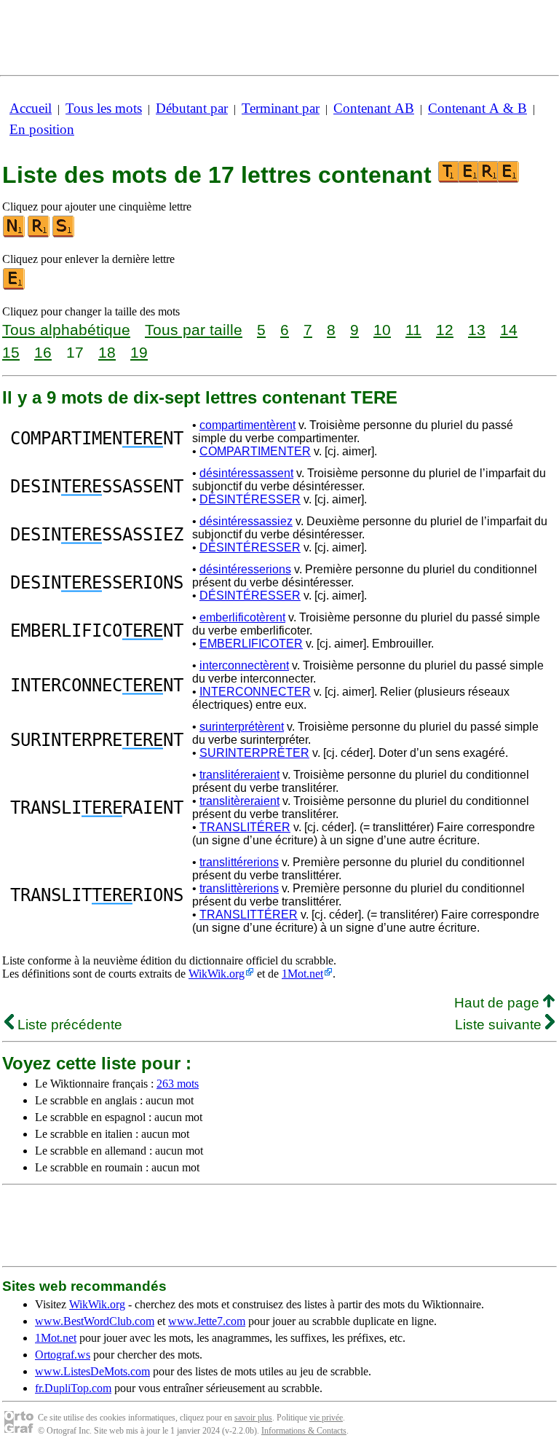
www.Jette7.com (206, 1321)
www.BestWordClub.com (94, 1321)
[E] (14, 286)
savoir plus (253, 1417)
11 (413, 329)
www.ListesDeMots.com (92, 1371)
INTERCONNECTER (255, 691)
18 (107, 352)
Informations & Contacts (303, 1431)
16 (43, 352)
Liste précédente (68, 1024)
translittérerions (239, 862)
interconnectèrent (244, 665)
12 (444, 329)
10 (382, 329)
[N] (14, 234)
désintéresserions (245, 569)
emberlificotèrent (242, 617)
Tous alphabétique (66, 329)
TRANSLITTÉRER (248, 914)
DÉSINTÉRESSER (250, 499)
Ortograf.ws (62, 1354)
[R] (39, 234)
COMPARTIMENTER (255, 451)
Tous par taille (193, 329)
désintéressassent (246, 473)
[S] (64, 234)
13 (476, 329)
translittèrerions (239, 888)
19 (139, 352)
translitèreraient (239, 801)
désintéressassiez (246, 521)
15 (11, 352)
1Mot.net (302, 973)
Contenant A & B (477, 108)
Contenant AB (373, 108)
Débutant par (192, 108)
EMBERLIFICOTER (251, 643)
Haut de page (498, 1002)
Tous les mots (104, 108)
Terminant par (281, 108)
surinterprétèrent (241, 726)
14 (509, 329)
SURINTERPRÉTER (254, 753)
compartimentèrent (247, 425)
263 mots (177, 1083)
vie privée (326, 1417)
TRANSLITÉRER (244, 827)
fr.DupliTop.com (73, 1388)
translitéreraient (239, 775)
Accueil (30, 108)
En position (41, 129)
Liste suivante (500, 1024)
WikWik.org (217, 973)
